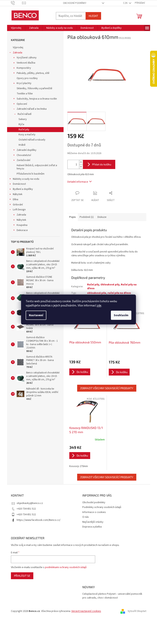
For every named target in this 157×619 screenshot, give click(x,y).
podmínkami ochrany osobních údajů (66, 567)
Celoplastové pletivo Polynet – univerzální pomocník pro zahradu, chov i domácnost (112, 595)
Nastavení (36, 315)
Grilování (18, 205)
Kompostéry (24, 68)
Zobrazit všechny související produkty (106, 388)
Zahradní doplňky (26, 150)
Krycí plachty (24, 83)
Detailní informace (77, 182)
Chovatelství (24, 155)
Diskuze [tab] (101, 217)
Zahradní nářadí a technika (32, 109)
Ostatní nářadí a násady (32, 140)
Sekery (23, 119)
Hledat (93, 15)
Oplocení (22, 104)
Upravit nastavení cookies (86, 611)
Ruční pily (24, 129)
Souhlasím (121, 315)
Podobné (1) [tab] (87, 217)
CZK (125, 3)
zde (99, 305)
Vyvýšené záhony (27, 58)
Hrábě (22, 145)
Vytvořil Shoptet (137, 611)
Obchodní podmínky (74, 3)
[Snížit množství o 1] (81, 166)
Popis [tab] (72, 217)
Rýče (21, 124)
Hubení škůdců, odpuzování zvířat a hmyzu (37, 167)
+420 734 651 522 (26, 509)
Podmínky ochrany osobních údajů (101, 507)
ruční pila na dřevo (119, 293)
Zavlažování (23, 160)
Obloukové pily (110, 285)
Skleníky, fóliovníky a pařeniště (34, 88)
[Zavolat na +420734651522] (16, 3)
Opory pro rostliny (27, 78)
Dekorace (22, 230)
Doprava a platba (92, 527)
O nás (85, 517)
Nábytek (17, 194)
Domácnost (19, 184)
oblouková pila (96, 293)
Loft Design (19, 210)
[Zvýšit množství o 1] (81, 162)
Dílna (15, 199)
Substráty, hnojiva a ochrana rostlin (37, 99)
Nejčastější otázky (92, 522)
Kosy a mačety (27, 134)
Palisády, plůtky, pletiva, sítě (33, 73)
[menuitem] (16, 28)
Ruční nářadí (24, 114)
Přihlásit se (22, 575)
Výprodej (18, 47)
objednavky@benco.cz (30, 503)
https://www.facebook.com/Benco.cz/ (39, 520)
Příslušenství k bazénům (30, 174)
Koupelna (22, 225)
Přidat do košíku (101, 164)
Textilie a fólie (25, 94)
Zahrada (17, 53)
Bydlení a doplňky (23, 189)
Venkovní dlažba (26, 63)
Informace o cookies (94, 512)
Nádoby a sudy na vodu (26, 179)
